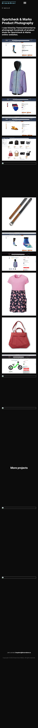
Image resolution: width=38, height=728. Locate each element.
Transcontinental (24, 28)
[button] (25, 3)
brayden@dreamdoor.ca (23, 652)
